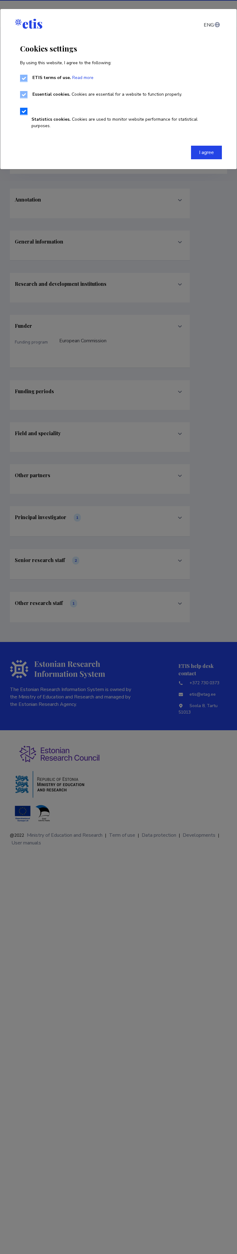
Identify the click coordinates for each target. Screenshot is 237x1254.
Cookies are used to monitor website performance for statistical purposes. (114, 122)
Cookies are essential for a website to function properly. (107, 94)
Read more (83, 78)
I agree (206, 152)
